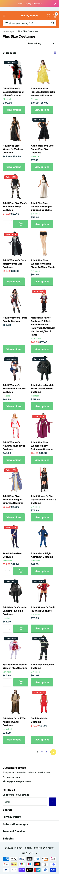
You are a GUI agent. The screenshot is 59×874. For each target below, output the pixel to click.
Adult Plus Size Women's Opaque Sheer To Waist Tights (43, 263)
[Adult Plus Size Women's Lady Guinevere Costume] (43, 425)
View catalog (4, 15)
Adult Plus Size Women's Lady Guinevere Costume (42, 445)
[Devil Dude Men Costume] (43, 701)
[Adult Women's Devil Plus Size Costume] (43, 590)
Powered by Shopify (43, 847)
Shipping (8, 838)
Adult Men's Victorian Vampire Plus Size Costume (15, 610)
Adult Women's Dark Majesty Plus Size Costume (14, 263)
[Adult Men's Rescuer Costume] (43, 648)
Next (53, 752)
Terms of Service (14, 831)
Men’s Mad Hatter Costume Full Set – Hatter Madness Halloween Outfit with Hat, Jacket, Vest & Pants (43, 326)
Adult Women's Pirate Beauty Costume (15, 319)
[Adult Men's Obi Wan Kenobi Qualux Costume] (15, 701)
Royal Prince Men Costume (12, 555)
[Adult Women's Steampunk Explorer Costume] (15, 368)
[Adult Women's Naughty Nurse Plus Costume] (15, 425)
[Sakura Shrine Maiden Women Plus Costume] (15, 648)
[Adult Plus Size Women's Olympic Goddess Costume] (43, 186)
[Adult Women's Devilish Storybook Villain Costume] (15, 71)
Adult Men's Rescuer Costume (42, 666)
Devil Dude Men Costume (39, 720)
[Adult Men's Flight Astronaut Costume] (43, 536)
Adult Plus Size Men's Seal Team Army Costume (15, 206)
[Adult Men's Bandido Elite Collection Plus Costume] (43, 368)
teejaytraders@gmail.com (19, 781)
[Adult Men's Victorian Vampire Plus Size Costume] (15, 590)
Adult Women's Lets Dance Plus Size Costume (42, 149)
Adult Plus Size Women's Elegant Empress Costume (13, 499)
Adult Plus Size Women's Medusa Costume (13, 149)
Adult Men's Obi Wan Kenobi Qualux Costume (14, 721)
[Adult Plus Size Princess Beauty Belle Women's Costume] (43, 71)
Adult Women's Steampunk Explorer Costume (14, 388)
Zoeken (52, 23)
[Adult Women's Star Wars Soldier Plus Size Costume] (43, 479)
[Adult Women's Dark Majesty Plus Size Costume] (15, 243)
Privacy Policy (12, 816)
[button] (10, 221)
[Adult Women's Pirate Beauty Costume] (15, 301)
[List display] (55, 53)
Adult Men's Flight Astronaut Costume (42, 555)
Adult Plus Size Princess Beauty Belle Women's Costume (43, 92)
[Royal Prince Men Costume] (15, 536)
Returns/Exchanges (15, 824)
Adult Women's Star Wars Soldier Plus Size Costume (43, 499)
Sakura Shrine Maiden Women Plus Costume (15, 666)
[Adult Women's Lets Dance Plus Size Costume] (43, 129)
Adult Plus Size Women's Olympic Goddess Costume (41, 206)
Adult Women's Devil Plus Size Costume (43, 609)
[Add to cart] (20, 224)
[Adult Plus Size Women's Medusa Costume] (15, 129)
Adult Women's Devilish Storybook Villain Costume (13, 92)
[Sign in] (48, 16)
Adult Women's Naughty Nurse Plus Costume (14, 445)
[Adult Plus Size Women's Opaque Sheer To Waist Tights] (43, 243)
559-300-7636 (14, 777)
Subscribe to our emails (16, 794)
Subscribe (52, 801)
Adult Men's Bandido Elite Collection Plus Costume (42, 388)
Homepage (8, 31)
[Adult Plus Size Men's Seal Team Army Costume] (15, 186)
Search (7, 809)
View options (13, 109)
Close (55, 3)
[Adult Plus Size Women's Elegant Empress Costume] (15, 479)
